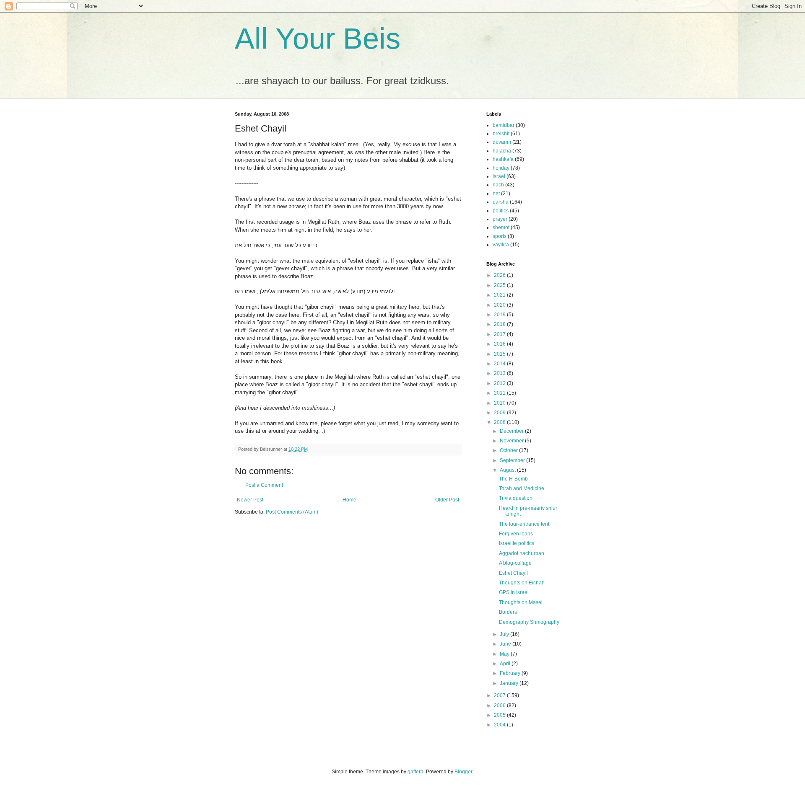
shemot (501, 227)
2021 (500, 295)
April (506, 664)
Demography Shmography (529, 622)
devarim (502, 142)
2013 (500, 373)
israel (499, 176)
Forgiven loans (516, 534)
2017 (500, 334)
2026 (500, 275)
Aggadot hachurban (521, 553)
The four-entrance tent (524, 524)
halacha (502, 151)
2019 (500, 315)
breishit (501, 134)
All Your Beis (317, 38)
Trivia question (515, 498)
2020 (500, 305)
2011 (500, 393)
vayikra (501, 245)
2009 (500, 413)
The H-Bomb (513, 479)
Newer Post (250, 500)
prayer (500, 219)
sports (499, 236)
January (509, 683)
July (505, 634)
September (513, 460)
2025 (500, 285)
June (506, 644)
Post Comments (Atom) (292, 512)
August (508, 470)
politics (501, 211)
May (505, 654)
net (496, 193)
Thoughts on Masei (521, 602)
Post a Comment (264, 485)
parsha (501, 202)
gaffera (415, 772)
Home (349, 500)
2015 (500, 354)
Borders (508, 612)
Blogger (463, 772)
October (509, 450)
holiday (501, 168)
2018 (500, 324)
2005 (500, 715)
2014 (500, 364)
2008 (500, 422)
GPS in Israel (514, 592)
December (512, 431)
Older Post (447, 500)
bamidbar (503, 125)
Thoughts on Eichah (522, 583)
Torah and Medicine (521, 488)
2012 (500, 383)
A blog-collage (515, 563)
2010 (500, 403)
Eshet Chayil (513, 573)
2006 (500, 705)
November (512, 441)
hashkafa (503, 159)
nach (498, 185)
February (511, 673)
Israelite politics (516, 543)
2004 (500, 725)
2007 (500, 695)
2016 (500, 344)
